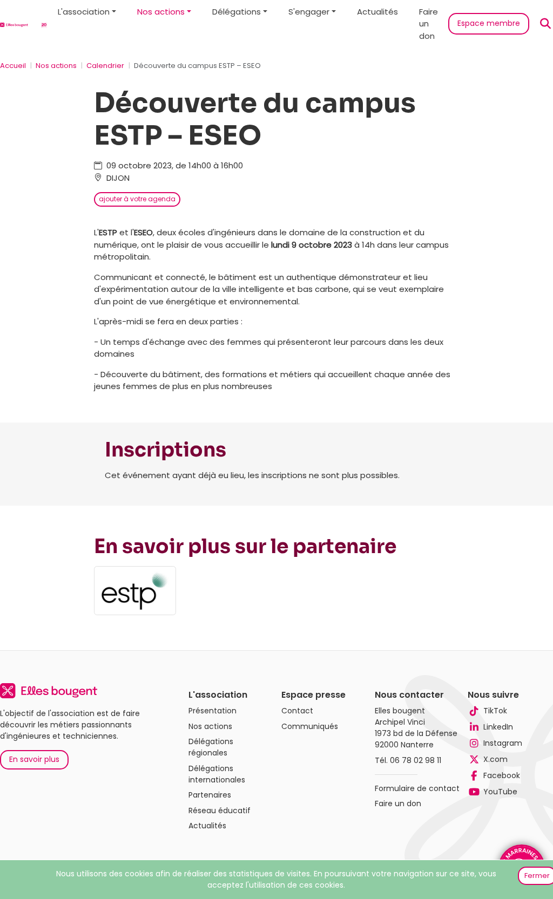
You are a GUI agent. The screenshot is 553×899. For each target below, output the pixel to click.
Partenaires (209, 794)
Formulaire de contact (417, 788)
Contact (297, 710)
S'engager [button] (308, 11)
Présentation (212, 710)
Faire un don (428, 24)
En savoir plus (34, 759)
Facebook (501, 775)
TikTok (495, 710)
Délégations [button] (236, 11)
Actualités (377, 11)
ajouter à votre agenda (137, 198)
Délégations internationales (216, 774)
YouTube (500, 791)
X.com (495, 759)
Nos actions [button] (161, 11)
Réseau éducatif (219, 810)
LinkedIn (497, 726)
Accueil (13, 65)
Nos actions (56, 65)
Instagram (502, 743)
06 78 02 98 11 (415, 760)
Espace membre (488, 23)
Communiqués (309, 726)
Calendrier (105, 65)
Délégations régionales (210, 747)
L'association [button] (84, 11)
